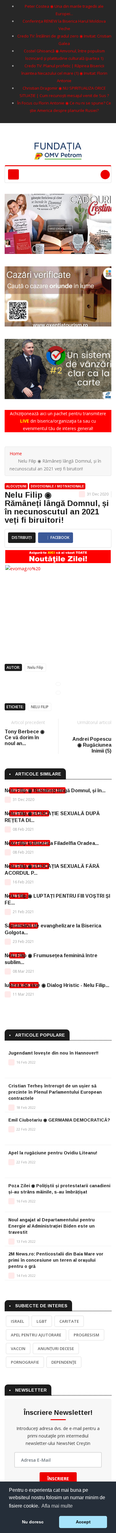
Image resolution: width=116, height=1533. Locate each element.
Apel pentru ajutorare (36, 1335)
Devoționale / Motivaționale (57, 486)
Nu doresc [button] (33, 1521)
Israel (17, 1321)
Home (16, 453)
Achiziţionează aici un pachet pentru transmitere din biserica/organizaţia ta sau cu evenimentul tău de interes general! (58, 421)
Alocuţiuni (16, 486)
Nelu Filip (35, 667)
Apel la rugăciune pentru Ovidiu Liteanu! (52, 1152)
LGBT (42, 1321)
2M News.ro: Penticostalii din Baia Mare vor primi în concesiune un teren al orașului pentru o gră (55, 1260)
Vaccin (18, 1348)
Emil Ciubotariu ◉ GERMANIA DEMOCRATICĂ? (59, 1120)
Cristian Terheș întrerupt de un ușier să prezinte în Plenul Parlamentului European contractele (55, 1092)
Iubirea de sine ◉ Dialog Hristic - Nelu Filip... (57, 985)
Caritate (69, 1321)
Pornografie (25, 1362)
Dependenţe (63, 1362)
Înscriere (58, 1479)
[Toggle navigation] (13, 174)
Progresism (86, 1335)
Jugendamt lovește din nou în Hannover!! (53, 1053)
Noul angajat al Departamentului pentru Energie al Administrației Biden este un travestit (51, 1226)
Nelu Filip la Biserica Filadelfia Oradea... (52, 843)
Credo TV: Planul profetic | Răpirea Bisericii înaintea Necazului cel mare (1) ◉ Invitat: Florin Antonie (64, 73)
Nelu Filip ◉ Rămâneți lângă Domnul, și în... (55, 790)
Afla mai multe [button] (57, 1506)
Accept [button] (83, 1521)
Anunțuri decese (56, 1348)
